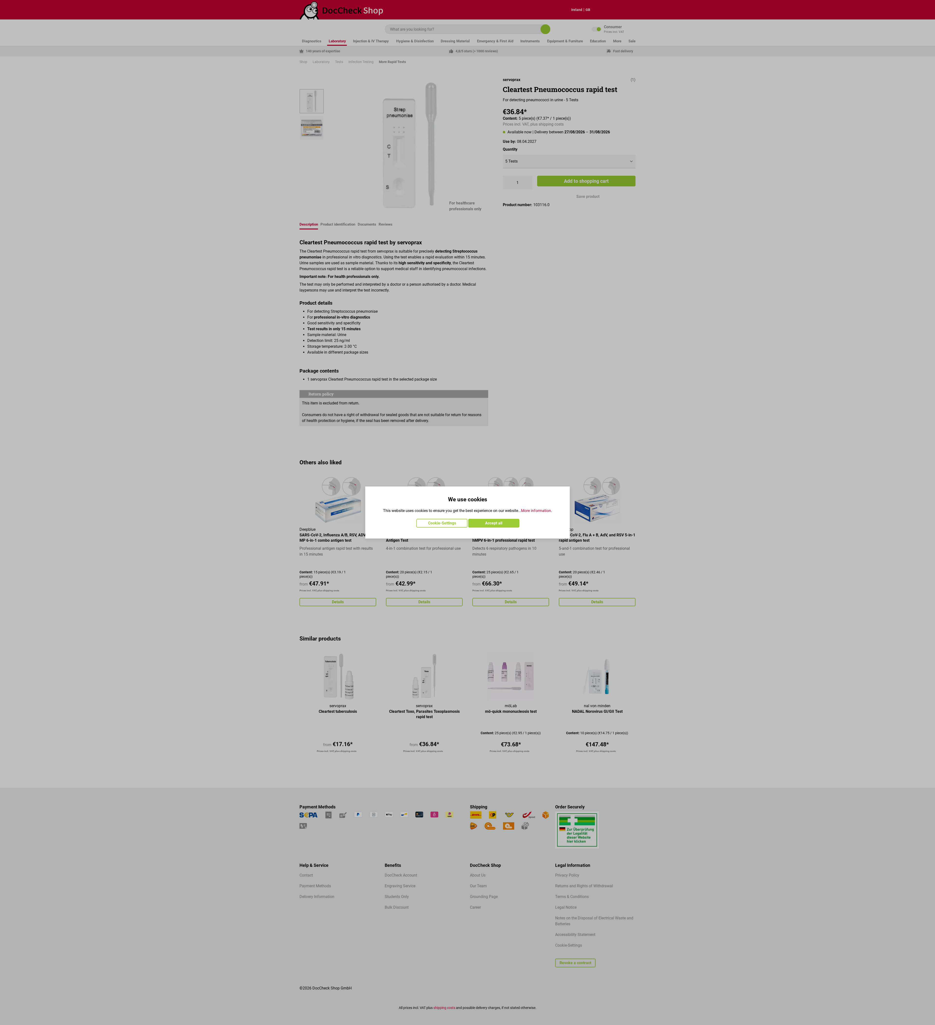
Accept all (493, 523)
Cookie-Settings (442, 523)
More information (536, 510)
